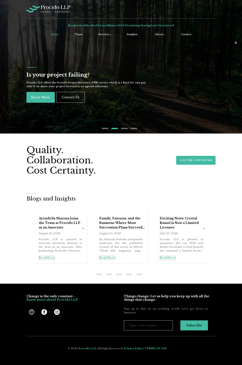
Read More (94, 257)
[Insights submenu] (138, 34)
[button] (235, 42)
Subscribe (194, 325)
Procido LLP (87, 348)
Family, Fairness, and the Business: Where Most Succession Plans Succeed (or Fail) (107, 223)
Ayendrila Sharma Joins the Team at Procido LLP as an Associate (46, 222)
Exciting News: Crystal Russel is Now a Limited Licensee (165, 222)
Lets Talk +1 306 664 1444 (196, 160)
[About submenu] (164, 34)
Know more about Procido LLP (52, 299)
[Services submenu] (110, 34)
